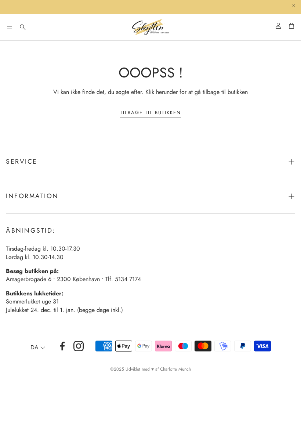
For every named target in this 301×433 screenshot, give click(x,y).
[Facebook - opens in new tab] (62, 346)
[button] (9, 27)
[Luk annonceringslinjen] (293, 5)
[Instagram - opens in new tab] (78, 346)
